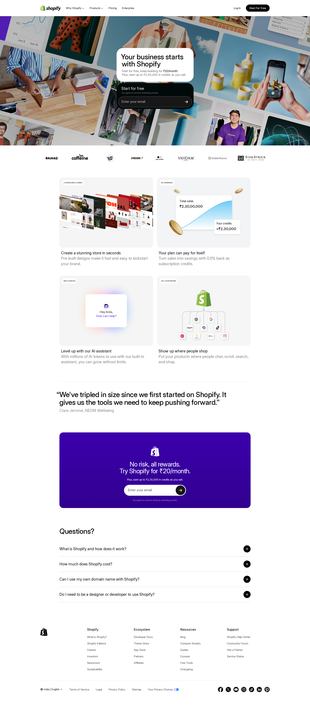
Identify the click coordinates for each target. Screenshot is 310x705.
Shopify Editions (96, 643)
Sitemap (136, 689)
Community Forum (237, 643)
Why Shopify (74, 8)
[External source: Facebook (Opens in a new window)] (220, 689)
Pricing (112, 8)
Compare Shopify (190, 643)
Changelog (186, 669)
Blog (183, 637)
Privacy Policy (116, 689)
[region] (204, 212)
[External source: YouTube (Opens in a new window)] (236, 689)
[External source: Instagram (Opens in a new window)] (243, 689)
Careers (91, 650)
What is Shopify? (97, 637)
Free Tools (186, 662)
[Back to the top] (43, 632)
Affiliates (139, 662)
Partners (138, 656)
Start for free (257, 8)
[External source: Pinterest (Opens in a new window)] (267, 689)
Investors (92, 656)
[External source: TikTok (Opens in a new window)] (251, 689)
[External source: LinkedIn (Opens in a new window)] (259, 689)
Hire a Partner (235, 650)
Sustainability (94, 669)
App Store (140, 650)
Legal (99, 689)
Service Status (235, 656)
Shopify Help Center (238, 637)
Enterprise (128, 8)
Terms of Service (79, 689)
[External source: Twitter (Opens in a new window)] (228, 689)
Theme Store (141, 643)
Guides (184, 650)
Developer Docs (143, 637)
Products (95, 8)
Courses (185, 656)
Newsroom (93, 662)
